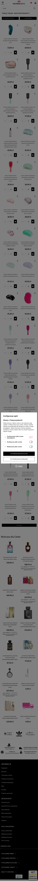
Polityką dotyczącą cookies (16, 424)
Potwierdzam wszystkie (19, 454)
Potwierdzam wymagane (19, 459)
